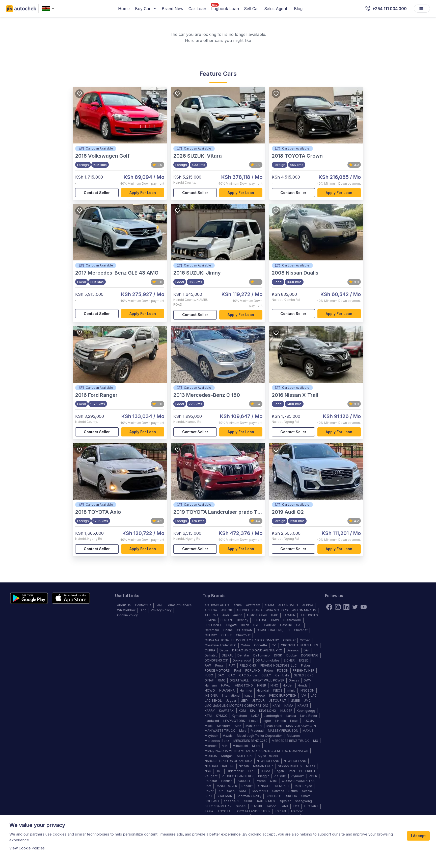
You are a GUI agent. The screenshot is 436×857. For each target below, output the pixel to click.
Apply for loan (142, 192)
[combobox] (49, 8)
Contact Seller (97, 192)
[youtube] (363, 607)
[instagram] (338, 607)
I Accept (418, 836)
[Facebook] (329, 607)
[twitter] (355, 607)
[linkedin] (346, 607)
